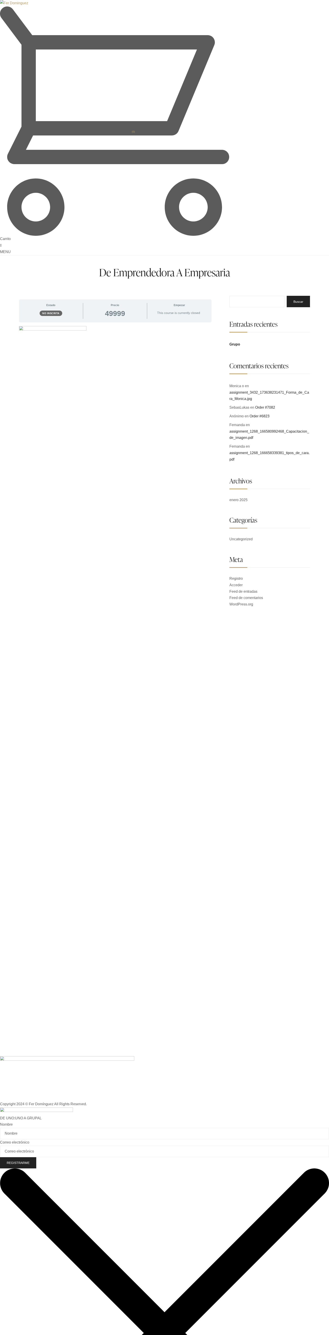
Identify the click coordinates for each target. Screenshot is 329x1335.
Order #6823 (259, 416)
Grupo (234, 344)
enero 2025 (238, 500)
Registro (236, 578)
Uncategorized (241, 539)
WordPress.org (241, 604)
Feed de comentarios (246, 598)
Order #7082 (265, 407)
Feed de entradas (243, 591)
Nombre (6, 1124)
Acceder (236, 585)
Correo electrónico (14, 1142)
